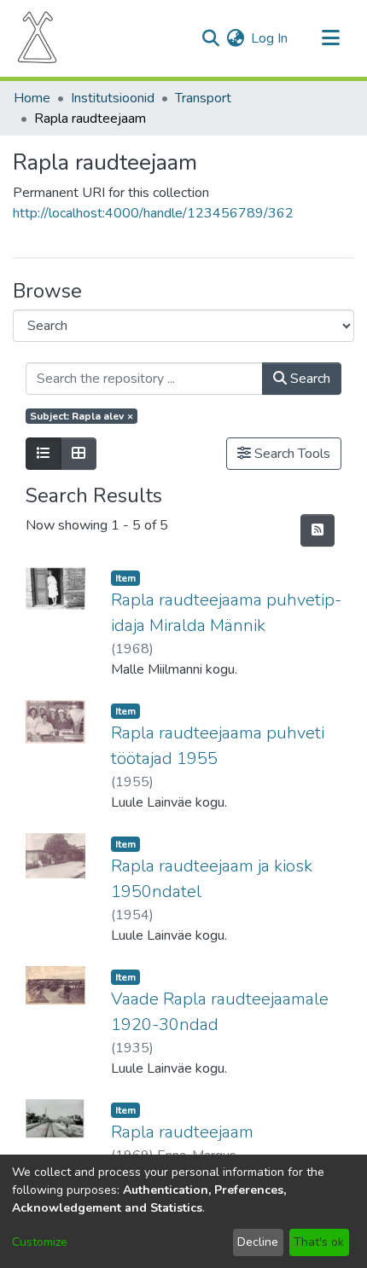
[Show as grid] (78, 453)
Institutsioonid (112, 98)
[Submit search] (210, 38)
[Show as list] (43, 453)
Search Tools (290, 453)
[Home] (37, 38)
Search (308, 378)
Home (32, 98)
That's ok (319, 1242)
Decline (257, 1242)
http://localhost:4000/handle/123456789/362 (153, 213)
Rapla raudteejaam (182, 1132)
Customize (39, 1242)
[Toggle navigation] (330, 38)
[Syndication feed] (317, 530)
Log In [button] (270, 38)
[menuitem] (235, 38)
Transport (203, 98)
